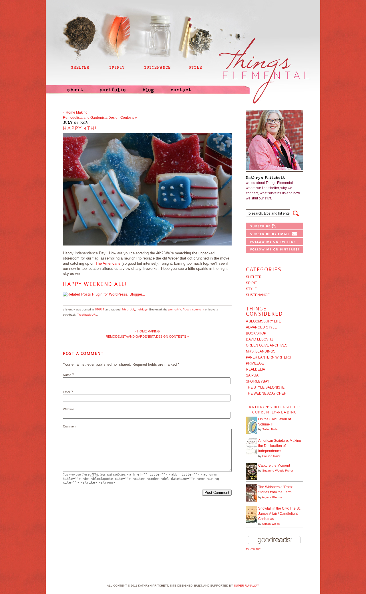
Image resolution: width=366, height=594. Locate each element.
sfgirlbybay (257, 381)
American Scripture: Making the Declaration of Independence (279, 446)
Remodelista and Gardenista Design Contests (100, 118)
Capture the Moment (274, 466)
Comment (69, 426)
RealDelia (255, 369)
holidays (142, 309)
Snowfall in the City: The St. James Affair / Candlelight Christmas (279, 513)
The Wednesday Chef (266, 393)
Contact (181, 90)
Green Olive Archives (266, 345)
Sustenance (258, 295)
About (75, 90)
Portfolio (113, 90)
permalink (174, 309)
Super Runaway (246, 585)
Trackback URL (87, 314)
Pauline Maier (271, 456)
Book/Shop (256, 333)
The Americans (108, 263)
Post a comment (193, 309)
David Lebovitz (259, 339)
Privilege (255, 363)
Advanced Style (261, 327)
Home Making (75, 112)
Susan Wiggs (271, 523)
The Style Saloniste (265, 387)
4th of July (128, 309)
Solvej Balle (270, 429)
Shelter (254, 277)
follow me (253, 549)
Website (68, 409)
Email (66, 392)
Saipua (252, 375)
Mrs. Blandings (260, 351)
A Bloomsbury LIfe (263, 321)
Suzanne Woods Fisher (277, 470)
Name (67, 375)
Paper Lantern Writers (268, 357)
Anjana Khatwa (272, 497)
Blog (148, 90)
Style (251, 289)
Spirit (99, 309)
